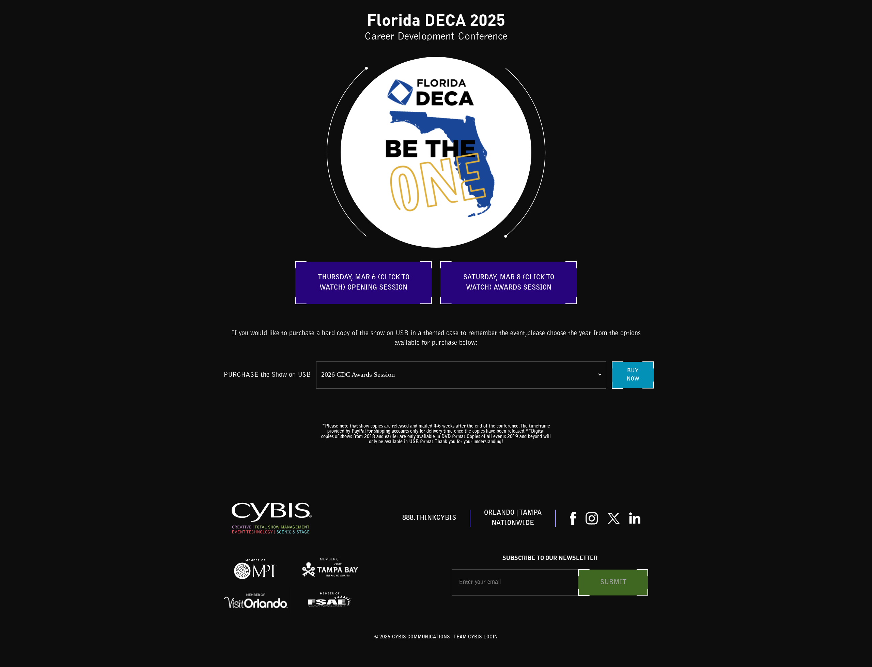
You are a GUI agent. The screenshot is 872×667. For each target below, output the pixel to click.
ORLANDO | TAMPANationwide (513, 518)
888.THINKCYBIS (429, 518)
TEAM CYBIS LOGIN (475, 637)
